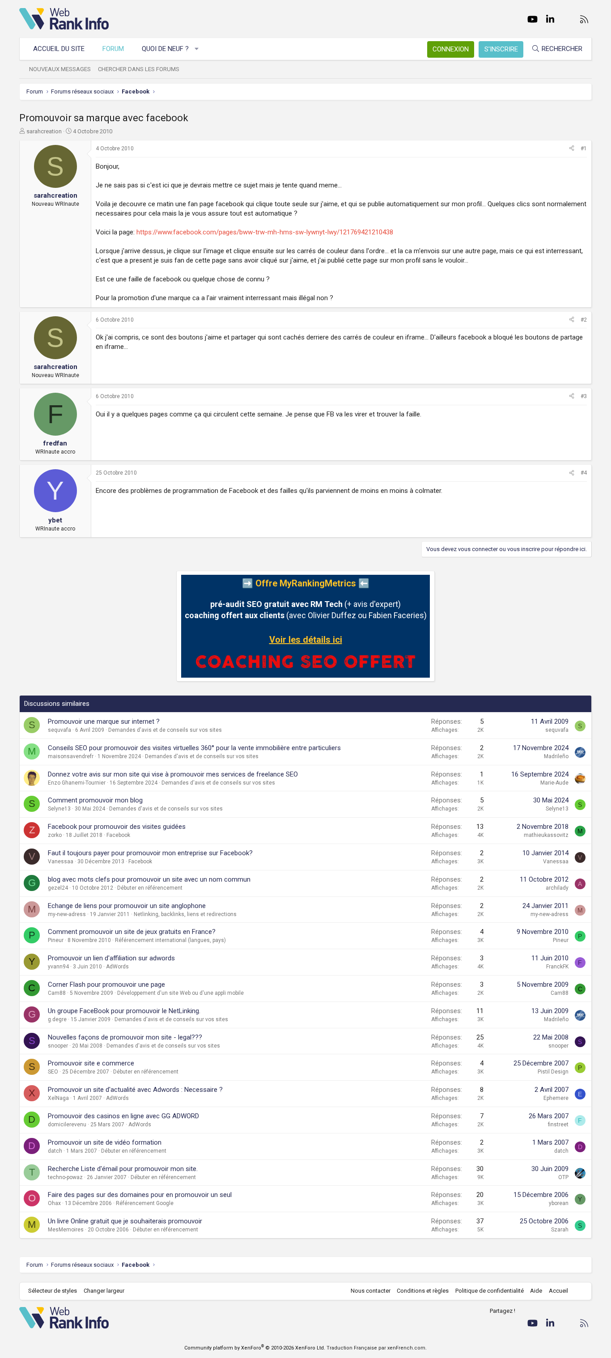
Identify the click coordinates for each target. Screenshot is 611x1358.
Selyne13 (59, 809)
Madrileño (556, 756)
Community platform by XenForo (254, 1348)
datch (55, 1151)
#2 (584, 320)
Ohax (54, 1203)
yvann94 (58, 966)
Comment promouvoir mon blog (95, 800)
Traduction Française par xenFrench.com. (377, 1348)
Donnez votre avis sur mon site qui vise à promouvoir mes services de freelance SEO (173, 774)
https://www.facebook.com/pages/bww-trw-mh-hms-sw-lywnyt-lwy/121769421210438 (264, 232)
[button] (197, 49)
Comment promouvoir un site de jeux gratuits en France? (132, 932)
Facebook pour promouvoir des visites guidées (117, 827)
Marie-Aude (554, 783)
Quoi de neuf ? (165, 49)
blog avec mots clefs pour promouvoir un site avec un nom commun (149, 879)
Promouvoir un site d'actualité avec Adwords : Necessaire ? (135, 1090)
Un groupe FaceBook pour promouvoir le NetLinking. (124, 1011)
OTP (563, 1177)
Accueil (558, 1290)
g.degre (57, 1019)
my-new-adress (67, 914)
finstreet (558, 1124)
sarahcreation (44, 131)
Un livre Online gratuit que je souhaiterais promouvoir (125, 1221)
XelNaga (58, 1098)
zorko (55, 835)
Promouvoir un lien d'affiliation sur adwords (111, 958)
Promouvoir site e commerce (91, 1063)
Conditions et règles (423, 1290)
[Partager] (571, 149)
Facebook (118, 835)
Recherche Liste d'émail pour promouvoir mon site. (123, 1169)
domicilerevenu (67, 1124)
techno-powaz (65, 1177)
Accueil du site (59, 49)
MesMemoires (66, 1229)
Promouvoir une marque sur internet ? (104, 721)
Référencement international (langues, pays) (170, 940)
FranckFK (557, 966)
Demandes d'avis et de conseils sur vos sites (165, 730)
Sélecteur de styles (52, 1290)
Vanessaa (60, 861)
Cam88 (57, 993)
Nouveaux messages (60, 69)
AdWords (117, 966)
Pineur (56, 940)
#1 (584, 148)
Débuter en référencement (149, 888)
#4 (584, 473)
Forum (113, 49)
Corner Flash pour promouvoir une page (106, 984)
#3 (584, 396)
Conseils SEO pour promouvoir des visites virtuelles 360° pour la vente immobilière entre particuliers (194, 748)
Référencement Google (145, 1203)
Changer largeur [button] (104, 1290)
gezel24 (58, 888)
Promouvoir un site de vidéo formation (104, 1142)
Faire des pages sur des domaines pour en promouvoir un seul (140, 1195)
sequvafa (59, 730)
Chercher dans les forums (138, 69)
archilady (557, 888)
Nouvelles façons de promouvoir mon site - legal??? (125, 1037)
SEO (53, 1072)
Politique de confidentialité (489, 1290)
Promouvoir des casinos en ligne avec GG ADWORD (123, 1116)
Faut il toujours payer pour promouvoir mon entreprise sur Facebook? (150, 853)
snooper (58, 1046)
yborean (559, 1203)
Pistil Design (553, 1072)
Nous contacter (370, 1290)
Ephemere (556, 1098)
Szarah (560, 1229)
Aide (536, 1290)
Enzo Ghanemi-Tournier (77, 783)
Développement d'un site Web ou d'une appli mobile (180, 993)
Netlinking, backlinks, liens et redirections (185, 914)
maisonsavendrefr (70, 756)
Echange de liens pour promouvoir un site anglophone (127, 906)
